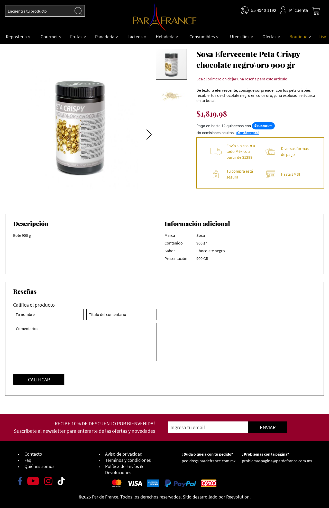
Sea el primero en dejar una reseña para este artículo (241, 78)
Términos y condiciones (128, 460)
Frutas (77, 37)
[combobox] (45, 11)
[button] (145, 128)
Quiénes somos (39, 466)
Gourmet (50, 37)
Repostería (17, 37)
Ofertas (270, 37)
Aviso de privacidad (123, 454)
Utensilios (240, 37)
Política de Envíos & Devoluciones (124, 469)
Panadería (105, 37)
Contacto (33, 454)
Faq (27, 460)
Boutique (298, 37)
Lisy (322, 37)
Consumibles (202, 37)
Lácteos (135, 37)
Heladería (166, 37)
